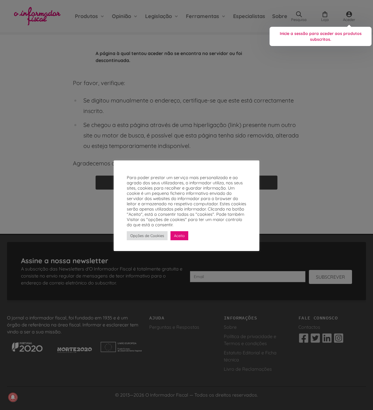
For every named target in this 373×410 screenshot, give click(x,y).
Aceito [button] (179, 235)
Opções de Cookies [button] (147, 235)
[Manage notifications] (12, 397)
